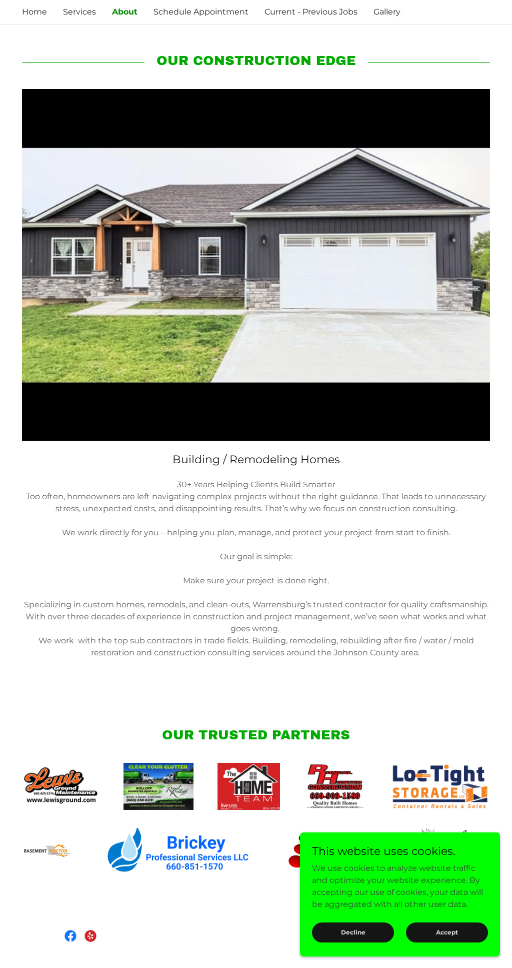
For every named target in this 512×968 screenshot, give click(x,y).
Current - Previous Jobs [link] (311, 12)
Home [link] (34, 12)
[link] (70, 936)
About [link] (125, 12)
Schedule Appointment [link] (201, 12)
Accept (447, 932)
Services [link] (79, 12)
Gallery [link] (387, 12)
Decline (353, 932)
